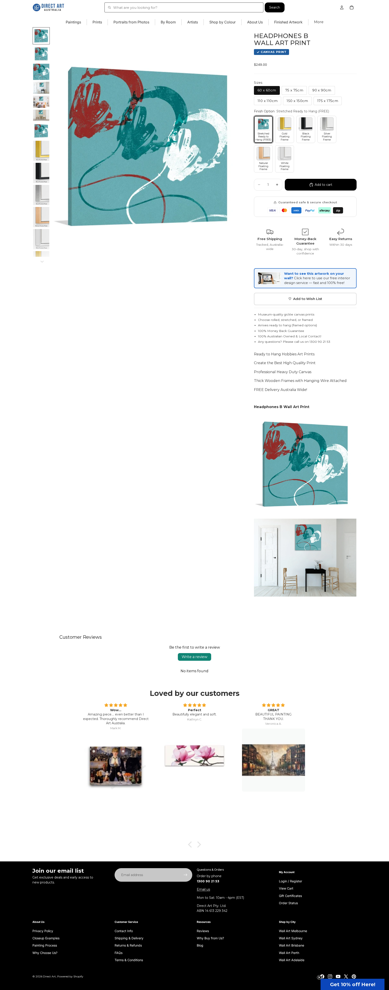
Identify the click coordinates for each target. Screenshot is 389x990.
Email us (203, 889)
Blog (200, 945)
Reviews (203, 931)
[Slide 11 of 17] (41, 217)
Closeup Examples (45, 938)
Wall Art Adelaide (291, 960)
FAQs (118, 952)
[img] (116, 705)
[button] (352, 984)
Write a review (194, 657)
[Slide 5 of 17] (41, 102)
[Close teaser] (319, 977)
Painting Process (44, 945)
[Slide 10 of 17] (41, 195)
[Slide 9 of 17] (41, 173)
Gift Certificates (290, 895)
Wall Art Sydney (291, 938)
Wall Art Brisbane (291, 945)
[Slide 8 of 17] (41, 151)
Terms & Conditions (129, 960)
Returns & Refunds (128, 945)
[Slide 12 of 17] (41, 239)
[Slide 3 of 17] (41, 72)
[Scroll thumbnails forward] (42, 262)
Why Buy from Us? (210, 938)
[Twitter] (346, 976)
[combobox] (184, 7)
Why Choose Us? (44, 952)
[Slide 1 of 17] (41, 36)
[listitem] (318, 22)
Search (274, 7)
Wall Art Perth (289, 952)
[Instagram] (330, 976)
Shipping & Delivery (129, 938)
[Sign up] (185, 875)
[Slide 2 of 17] (41, 54)
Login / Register (290, 881)
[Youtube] (338, 976)
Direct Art (49, 976)
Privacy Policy (42, 931)
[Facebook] (322, 976)
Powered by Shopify (70, 976)
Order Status (288, 903)
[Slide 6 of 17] (41, 115)
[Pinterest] (354, 976)
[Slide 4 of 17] (41, 88)
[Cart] (352, 7)
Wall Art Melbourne (293, 931)
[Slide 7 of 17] (41, 131)
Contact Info (124, 931)
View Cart (286, 888)
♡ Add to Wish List (305, 299)
